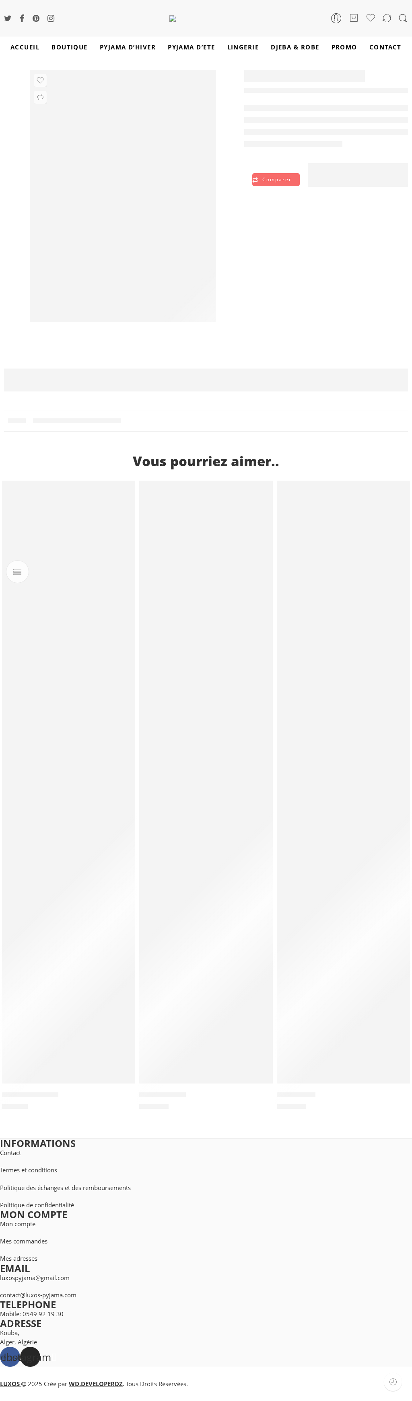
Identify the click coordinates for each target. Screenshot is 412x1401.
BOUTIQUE (70, 47)
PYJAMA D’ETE (191, 47)
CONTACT (385, 47)
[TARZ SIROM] (343, 782)
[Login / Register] (336, 18)
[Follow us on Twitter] (8, 18)
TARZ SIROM (296, 1095)
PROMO (344, 47)
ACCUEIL (24, 47)
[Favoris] (40, 80)
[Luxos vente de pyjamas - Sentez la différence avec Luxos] (206, 18)
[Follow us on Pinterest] (36, 18)
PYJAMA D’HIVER (128, 47)
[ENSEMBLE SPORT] (68, 782)
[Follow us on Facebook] (22, 18)
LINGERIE (243, 47)
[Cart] (354, 18)
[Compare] (40, 97)
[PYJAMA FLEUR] (205, 782)
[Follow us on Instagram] (50, 18)
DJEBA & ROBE (295, 47)
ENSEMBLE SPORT (30, 1095)
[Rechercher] (403, 18)
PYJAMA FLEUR (162, 1095)
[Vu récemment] (393, 1382)
